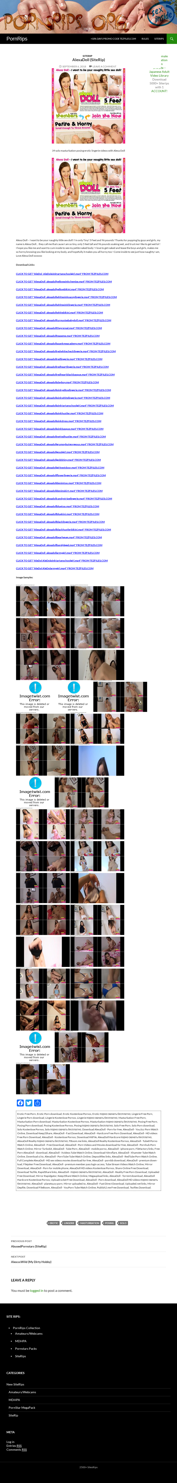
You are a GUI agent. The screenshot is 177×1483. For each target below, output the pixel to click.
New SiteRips (15, 1384)
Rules (145, 38)
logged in (36, 1290)
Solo (123, 1223)
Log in (10, 1442)
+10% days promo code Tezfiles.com (113, 38)
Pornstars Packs (26, 1348)
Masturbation (89, 1223)
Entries (14, 1445)
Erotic (54, 1223)
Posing (109, 1223)
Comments (16, 1449)
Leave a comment (104, 66)
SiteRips (159, 38)
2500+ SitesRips (88, 1467)
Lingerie (69, 1223)
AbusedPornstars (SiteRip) (28, 1243)
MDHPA (21, 1341)
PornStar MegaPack (22, 1407)
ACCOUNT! (159, 91)
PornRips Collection (26, 1328)
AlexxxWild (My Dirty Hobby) (31, 1259)
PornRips (16, 39)
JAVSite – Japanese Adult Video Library (159, 71)
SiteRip (87, 55)
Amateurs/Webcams (29, 1333)
